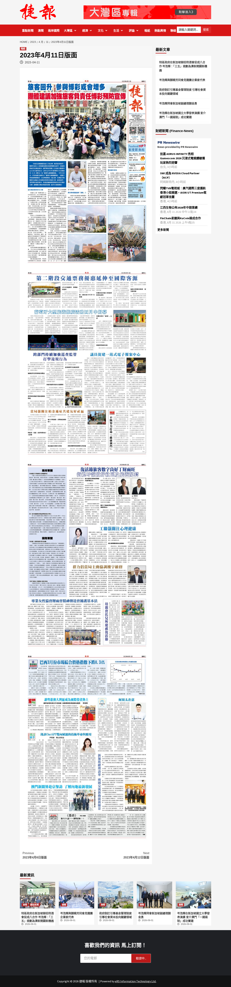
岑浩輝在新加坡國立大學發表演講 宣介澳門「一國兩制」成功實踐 (182, 115)
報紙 (147, 30)
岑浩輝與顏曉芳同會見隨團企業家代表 (182, 80)
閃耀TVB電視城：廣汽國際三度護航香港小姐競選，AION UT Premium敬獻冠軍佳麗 (183, 192)
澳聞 (41, 30)
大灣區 (68, 30)
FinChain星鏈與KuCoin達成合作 (180, 218)
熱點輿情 (160, 30)
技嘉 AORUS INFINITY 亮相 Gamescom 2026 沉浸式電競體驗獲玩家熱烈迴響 (182, 158)
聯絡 (173, 30)
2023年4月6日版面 (35, 855)
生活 (116, 30)
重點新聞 (28, 30)
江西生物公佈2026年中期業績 (179, 207)
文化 (101, 30)
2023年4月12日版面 (136, 855)
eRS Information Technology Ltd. (135, 981)
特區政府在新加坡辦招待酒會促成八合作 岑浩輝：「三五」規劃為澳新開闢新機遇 (183, 66)
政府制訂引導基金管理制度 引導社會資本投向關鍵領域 (182, 92)
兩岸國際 (54, 30)
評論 (132, 30)
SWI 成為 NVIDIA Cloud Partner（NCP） (179, 175)
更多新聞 (163, 229)
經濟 (85, 30)
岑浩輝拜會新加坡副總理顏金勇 (178, 103)
